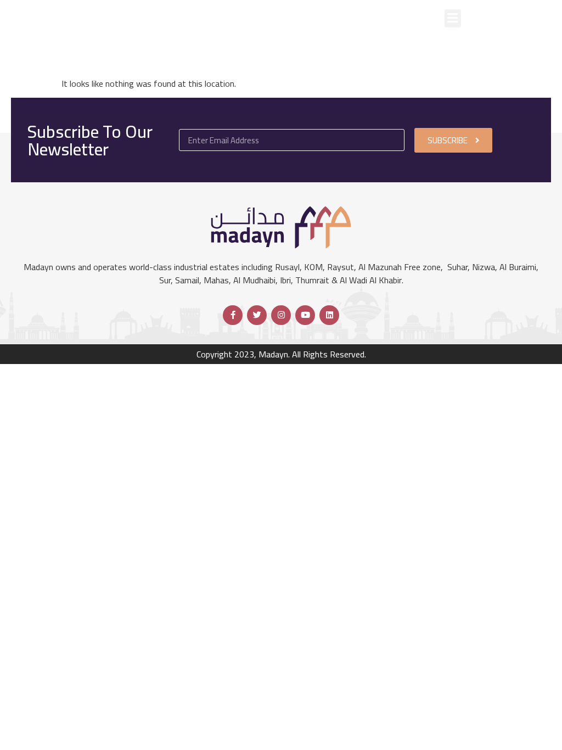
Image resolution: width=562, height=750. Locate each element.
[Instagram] (281, 315)
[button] (453, 18)
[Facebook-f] (233, 315)
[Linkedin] (329, 315)
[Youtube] (305, 315)
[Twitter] (257, 315)
